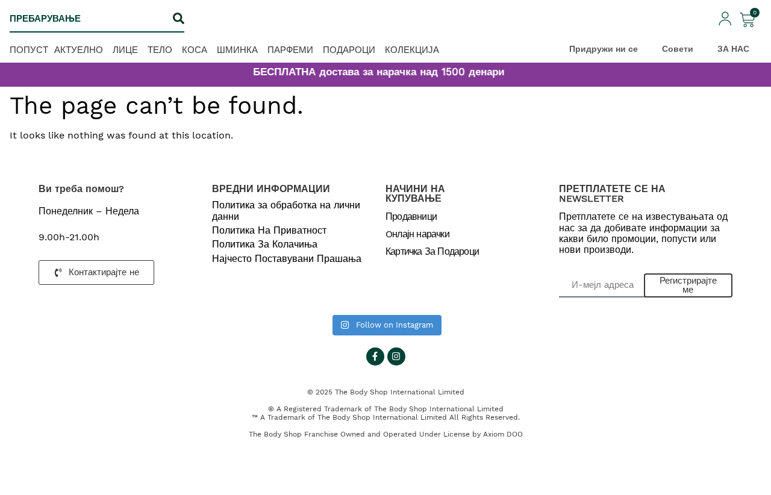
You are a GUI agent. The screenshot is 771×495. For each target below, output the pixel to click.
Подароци (349, 50)
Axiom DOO (503, 434)
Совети (677, 49)
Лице (125, 50)
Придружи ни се (603, 49)
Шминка (237, 50)
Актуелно (78, 50)
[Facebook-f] (375, 356)
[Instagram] (396, 356)
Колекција (412, 50)
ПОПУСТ (29, 50)
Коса (194, 50)
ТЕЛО (160, 50)
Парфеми (290, 50)
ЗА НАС (733, 49)
